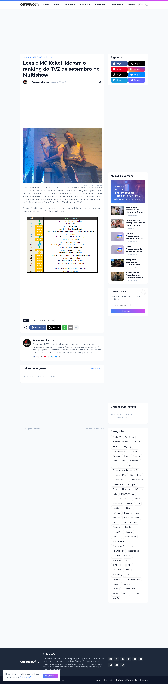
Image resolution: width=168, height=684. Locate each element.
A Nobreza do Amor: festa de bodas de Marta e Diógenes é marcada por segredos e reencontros (134, 275)
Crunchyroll (134, 461)
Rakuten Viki (118, 551)
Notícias (51, 320)
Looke (137, 499)
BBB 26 (137, 442)
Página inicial (29, 57)
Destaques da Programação (125, 470)
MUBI (129, 503)
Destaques (84, 4)
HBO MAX (138, 489)
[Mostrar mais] (76, 327)
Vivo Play (134, 593)
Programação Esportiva (123, 546)
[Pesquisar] (145, 5)
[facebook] (34, 356)
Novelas (116, 517)
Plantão (116, 527)
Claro (126, 456)
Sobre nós (108, 680)
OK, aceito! (50, 676)
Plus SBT (117, 532)
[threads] (60, 356)
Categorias (115, 4)
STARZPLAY (118, 565)
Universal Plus (128, 589)
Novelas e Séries (131, 517)
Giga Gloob (118, 484)
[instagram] (37, 356)
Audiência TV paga (45, 57)
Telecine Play (129, 584)
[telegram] (52, 356)
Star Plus (117, 570)
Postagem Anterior (31, 429)
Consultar (100, 4)
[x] (116, 659)
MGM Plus (117, 503)
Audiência (129, 437)
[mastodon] (110, 665)
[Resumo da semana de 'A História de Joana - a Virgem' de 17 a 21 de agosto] (117, 210)
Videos (116, 593)
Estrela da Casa (120, 480)
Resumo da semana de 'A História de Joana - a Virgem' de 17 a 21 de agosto (135, 209)
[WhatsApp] (64, 327)
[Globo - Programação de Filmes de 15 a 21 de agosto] (117, 249)
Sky (129, 565)
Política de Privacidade (126, 680)
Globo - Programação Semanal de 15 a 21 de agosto (135, 236)
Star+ (127, 570)
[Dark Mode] (140, 5)
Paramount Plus (129, 522)
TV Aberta (131, 574)
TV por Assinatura (132, 579)
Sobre (56, 4)
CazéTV (134, 451)
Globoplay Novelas (121, 489)
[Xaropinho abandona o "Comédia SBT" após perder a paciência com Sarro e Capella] (117, 263)
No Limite (127, 508)
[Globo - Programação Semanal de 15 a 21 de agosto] (117, 236)
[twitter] (41, 356)
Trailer (115, 589)
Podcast (116, 536)
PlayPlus (128, 527)
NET (138, 503)
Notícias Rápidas (131, 513)
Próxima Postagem (94, 429)
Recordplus (133, 551)
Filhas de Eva (137, 480)
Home (46, 4)
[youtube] (45, 356)
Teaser (116, 584)
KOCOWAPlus (127, 494)
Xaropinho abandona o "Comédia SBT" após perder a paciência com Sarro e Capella (133, 262)
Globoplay (131, 484)
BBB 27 (116, 446)
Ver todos (95, 368)
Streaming (117, 574)
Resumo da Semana (122, 555)
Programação (119, 541)
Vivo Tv (116, 598)
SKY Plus (117, 560)
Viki (124, 593)
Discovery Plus (119, 475)
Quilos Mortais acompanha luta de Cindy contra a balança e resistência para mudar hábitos (135, 223)
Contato (131, 4)
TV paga (116, 579)
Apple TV (117, 437)
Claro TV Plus (119, 461)
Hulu (115, 494)
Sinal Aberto (69, 4)
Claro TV (136, 456)
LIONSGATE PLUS (121, 499)
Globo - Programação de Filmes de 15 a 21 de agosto (135, 249)
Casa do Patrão (119, 451)
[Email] (70, 327)
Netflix (116, 508)
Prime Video (130, 536)
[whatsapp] (48, 356)
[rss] (122, 665)
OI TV (115, 522)
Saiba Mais (25, 677)
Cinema (116, 456)
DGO (115, 465)
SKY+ (127, 560)
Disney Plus (135, 475)
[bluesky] (56, 356)
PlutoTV (128, 532)
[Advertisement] (84, 31)
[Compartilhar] (99, 82)
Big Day (127, 446)
